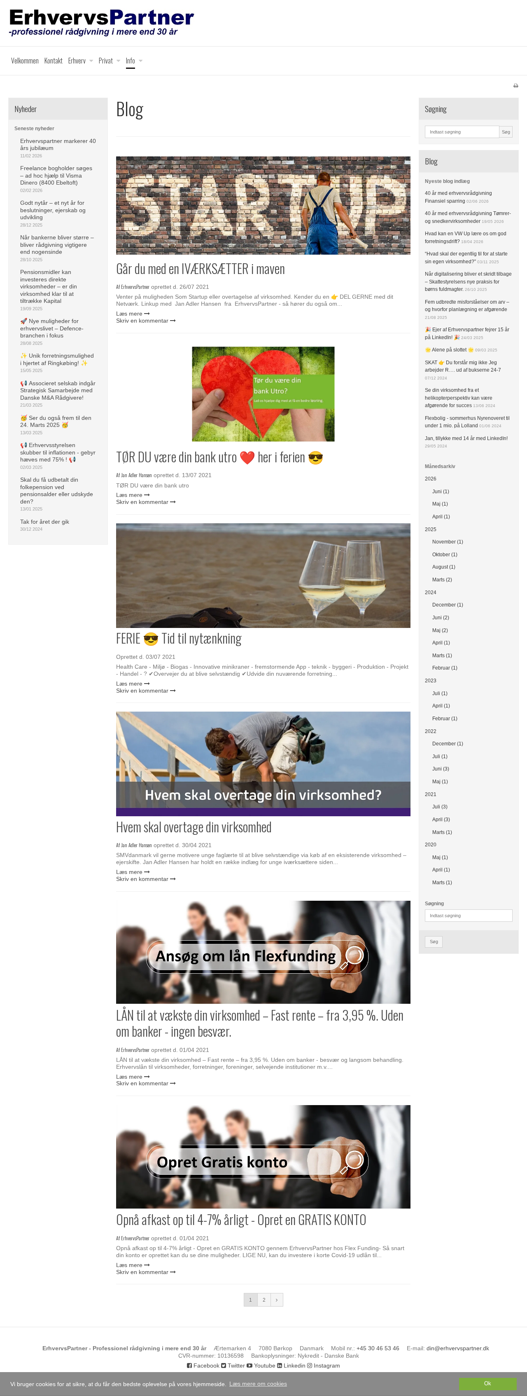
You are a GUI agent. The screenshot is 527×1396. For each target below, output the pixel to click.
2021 (430, 794)
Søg (506, 131)
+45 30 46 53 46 (378, 1348)
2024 (430, 592)
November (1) (447, 542)
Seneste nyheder (34, 128)
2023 (430, 681)
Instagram (326, 1365)
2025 (430, 529)
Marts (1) (442, 655)
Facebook (205, 1365)
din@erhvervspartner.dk (458, 1348)
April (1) (441, 517)
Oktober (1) (444, 554)
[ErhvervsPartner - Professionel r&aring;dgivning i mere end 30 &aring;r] (263, 23)
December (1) (447, 605)
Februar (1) (444, 668)
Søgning (434, 903)
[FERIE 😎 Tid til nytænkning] (263, 575)
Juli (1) (440, 693)
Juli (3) (440, 807)
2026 (430, 479)
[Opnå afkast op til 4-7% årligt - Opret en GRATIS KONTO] (263, 1157)
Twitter (235, 1365)
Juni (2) (440, 618)
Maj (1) (440, 504)
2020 (430, 845)
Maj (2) (440, 630)
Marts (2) (442, 580)
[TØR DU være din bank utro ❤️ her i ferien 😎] (263, 394)
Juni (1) (440, 491)
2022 (430, 731)
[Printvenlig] (516, 86)
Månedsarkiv (440, 466)
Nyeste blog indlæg (447, 181)
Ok (487, 1384)
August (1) (443, 567)
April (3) (441, 819)
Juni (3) (440, 769)
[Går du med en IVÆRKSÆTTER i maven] (263, 205)
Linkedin (293, 1365)
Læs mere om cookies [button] (258, 1383)
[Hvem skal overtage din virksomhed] (263, 764)
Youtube (263, 1365)
